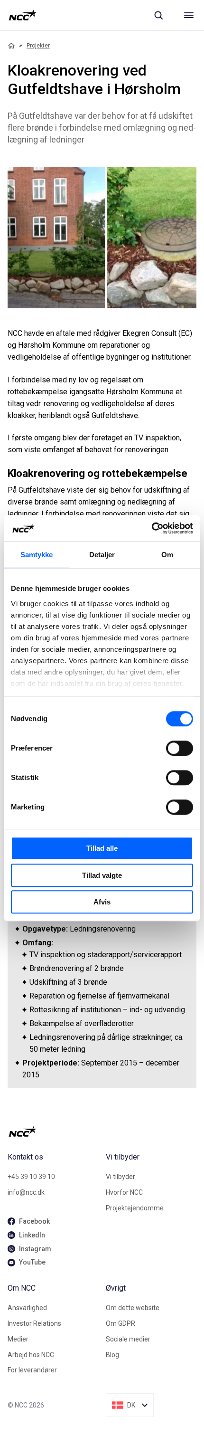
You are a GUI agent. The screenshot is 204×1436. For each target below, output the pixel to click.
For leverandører (32, 1370)
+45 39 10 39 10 (31, 1176)
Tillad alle (102, 848)
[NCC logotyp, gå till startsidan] (22, 15)
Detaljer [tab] (102, 555)
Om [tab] (167, 555)
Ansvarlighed (27, 1308)
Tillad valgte (102, 875)
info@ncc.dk (26, 1192)
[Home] (11, 45)
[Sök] (158, 15)
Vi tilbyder (120, 1176)
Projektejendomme (135, 1208)
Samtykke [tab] (36, 555)
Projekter (38, 45)
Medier (18, 1339)
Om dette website (132, 1308)
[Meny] (189, 15)
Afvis (102, 902)
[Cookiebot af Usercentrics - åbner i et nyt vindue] (151, 528)
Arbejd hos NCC (31, 1355)
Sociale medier (128, 1339)
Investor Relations (34, 1323)
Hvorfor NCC (124, 1192)
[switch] (179, 748)
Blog (112, 1355)
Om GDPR (120, 1323)
